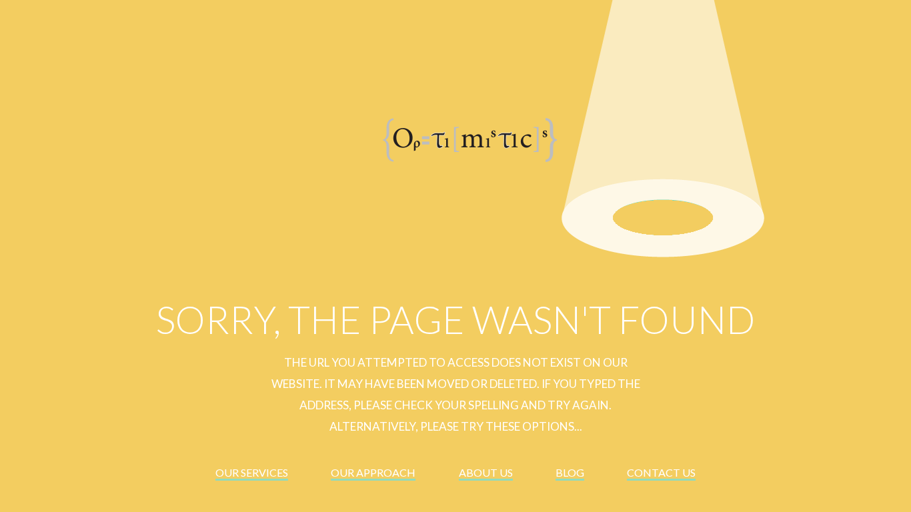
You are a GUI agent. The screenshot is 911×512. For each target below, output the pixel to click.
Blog (570, 472)
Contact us (661, 472)
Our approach (373, 472)
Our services (251, 472)
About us (486, 472)
